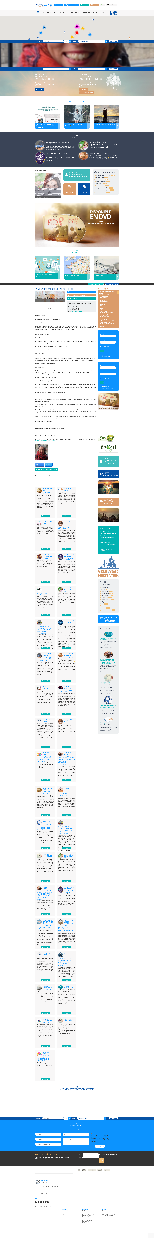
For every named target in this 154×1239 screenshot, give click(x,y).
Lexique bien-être (69, 720)
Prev (37, 298)
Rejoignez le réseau (86, 1222)
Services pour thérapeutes (103, 190)
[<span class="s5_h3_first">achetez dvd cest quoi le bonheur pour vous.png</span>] (77, 225)
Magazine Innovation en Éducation (109, 1210)
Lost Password (106, 356)
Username (102, 334)
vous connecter (46, 480)
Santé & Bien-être (105, 542)
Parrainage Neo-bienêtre (69, 1020)
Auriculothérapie (105, 300)
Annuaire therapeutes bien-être (48, 556)
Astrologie (103, 299)
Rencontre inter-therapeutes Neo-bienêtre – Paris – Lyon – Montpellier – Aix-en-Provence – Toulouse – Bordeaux (66, 759)
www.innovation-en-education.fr (109, 1214)
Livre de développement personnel (106, 549)
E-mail (81, 1157)
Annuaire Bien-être (48, 12)
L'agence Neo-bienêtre (102, 188)
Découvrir (40, 89)
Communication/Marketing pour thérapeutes (44, 275)
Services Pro (75, 12)
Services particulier (90, 12)
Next (63, 298)
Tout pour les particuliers (112, 284)
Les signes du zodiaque (69, 621)
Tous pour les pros (75, 13)
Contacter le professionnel (76, 292)
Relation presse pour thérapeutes (48, 988)
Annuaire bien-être (101, 192)
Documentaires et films (44, 594)
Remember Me (105, 346)
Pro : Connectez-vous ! (87, 92)
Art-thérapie (104, 297)
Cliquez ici (46, 515)
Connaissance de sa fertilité (107, 320)
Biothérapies (104, 311)
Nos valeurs (65, 1211)
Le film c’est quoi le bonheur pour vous (47, 491)
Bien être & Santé (104, 294)
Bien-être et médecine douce (108, 544)
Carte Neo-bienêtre (47, 720)
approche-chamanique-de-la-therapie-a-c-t (107, 292)
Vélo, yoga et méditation (69, 489)
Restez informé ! (104, 13)
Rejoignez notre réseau (72, 5)
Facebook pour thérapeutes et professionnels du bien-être (45, 825)
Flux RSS (84, 1210)
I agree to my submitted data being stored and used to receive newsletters (108, 1155)
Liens (64, 1213)
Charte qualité (100, 177)
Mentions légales (66, 1210)
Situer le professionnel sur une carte (79, 295)
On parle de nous (98, 275)
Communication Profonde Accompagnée (106, 318)
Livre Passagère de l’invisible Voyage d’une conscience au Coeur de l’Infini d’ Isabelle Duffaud (46, 126)
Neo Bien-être (39, 284)
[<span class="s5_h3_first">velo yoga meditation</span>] (108, 566)
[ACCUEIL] (38, 12)
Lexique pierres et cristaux (46, 688)
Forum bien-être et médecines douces (89, 1212)
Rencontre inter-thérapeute (88, 1214)
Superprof (65, 1214)
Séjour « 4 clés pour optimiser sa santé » (104, 124)
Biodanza (103, 308)
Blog (102, 12)
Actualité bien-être (105, 531)
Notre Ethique (99, 179)
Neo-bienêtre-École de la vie (97, 142)
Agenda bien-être (48, 522)
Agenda (62, 12)
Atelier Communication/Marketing (89, 1220)
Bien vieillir (103, 304)
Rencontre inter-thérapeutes (103, 175)
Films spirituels (104, 547)
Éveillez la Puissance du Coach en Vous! (74, 125)
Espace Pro (59, 5)
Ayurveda (103, 303)
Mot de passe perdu (107, 388)
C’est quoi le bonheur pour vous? (98, 153)
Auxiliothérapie (104, 301)
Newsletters (95, 5)
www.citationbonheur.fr (107, 1215)
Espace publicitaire (68, 987)
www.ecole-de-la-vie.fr (107, 1213)
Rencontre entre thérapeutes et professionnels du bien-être (73, 276)
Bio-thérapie (104, 305)
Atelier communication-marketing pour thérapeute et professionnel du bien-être (65, 959)
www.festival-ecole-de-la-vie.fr (109, 1211)
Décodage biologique (106, 325)
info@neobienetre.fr (45, 1196)
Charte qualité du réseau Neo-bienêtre (88, 1224)
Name (81, 1155)
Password (102, 340)
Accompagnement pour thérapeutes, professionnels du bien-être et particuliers (44, 629)
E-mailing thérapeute (47, 855)
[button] (129, 38)
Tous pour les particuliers (88, 13)
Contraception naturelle (106, 322)
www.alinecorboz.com (76, 311)
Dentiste (103, 326)
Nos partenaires (100, 185)
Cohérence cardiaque (106, 316)
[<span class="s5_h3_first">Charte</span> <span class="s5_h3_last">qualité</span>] (106, 438)
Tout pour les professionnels (97, 284)
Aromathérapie (104, 296)
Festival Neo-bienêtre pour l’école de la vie (57, 154)
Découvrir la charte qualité (76, 298)
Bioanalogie (104, 307)
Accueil (38, 13)
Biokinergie (103, 310)
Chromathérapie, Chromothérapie (104, 314)
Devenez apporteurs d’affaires (47, 1021)
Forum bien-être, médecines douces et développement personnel (44, 757)
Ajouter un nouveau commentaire (47, 469)
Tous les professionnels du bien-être (50, 13)
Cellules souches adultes (107, 312)
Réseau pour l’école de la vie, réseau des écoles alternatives (57, 143)
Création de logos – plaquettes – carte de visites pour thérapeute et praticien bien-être (66, 925)
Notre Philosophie (101, 181)
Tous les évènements (64, 13)
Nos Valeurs (85, 5)
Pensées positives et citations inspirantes (65, 689)
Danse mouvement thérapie (108, 323)
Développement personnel (107, 537)
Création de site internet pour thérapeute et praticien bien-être (45, 924)
